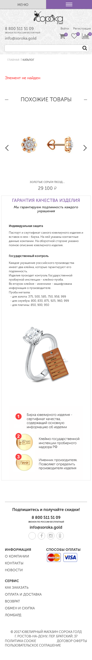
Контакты (14, 563)
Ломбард (13, 615)
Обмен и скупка (20, 608)
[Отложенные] (74, 36)
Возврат (12, 601)
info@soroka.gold (21, 38)
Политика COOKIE (20, 641)
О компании (17, 556)
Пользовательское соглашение (33, 645)
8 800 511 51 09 (19, 28)
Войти (65, 28)
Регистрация (82, 28)
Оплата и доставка (23, 594)
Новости (14, 570)
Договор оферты (72, 641)
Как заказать (16, 587)
